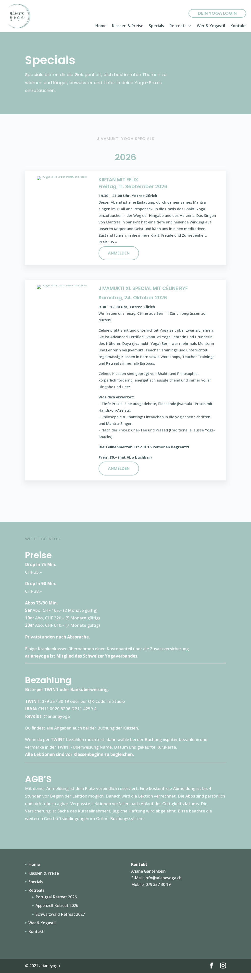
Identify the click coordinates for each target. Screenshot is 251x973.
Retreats (178, 26)
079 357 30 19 (158, 884)
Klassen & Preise (127, 26)
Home (101, 26)
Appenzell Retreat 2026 (57, 905)
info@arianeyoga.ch (163, 877)
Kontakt (238, 26)
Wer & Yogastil (211, 26)
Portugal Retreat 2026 (56, 897)
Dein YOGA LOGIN (217, 13)
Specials (156, 26)
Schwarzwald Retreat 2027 (60, 914)
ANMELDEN (119, 253)
